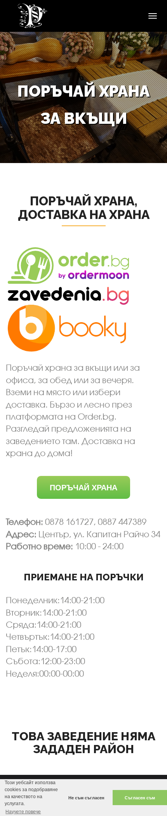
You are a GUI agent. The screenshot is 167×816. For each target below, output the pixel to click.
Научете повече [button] (23, 811)
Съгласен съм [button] (140, 797)
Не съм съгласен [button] (86, 797)
